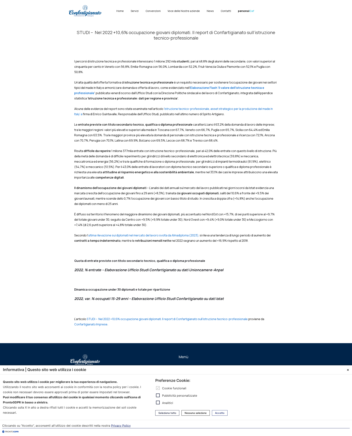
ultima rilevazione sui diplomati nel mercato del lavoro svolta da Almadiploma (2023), (143, 235)
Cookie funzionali (174, 388)
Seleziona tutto (167, 412)
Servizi (135, 11)
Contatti (226, 11)
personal (246, 11)
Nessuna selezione (196, 412)
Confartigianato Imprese (90, 324)
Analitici (167, 403)
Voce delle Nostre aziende (184, 11)
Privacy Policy (121, 425)
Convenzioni (153, 11)
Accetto (219, 412)
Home (120, 11)
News (210, 11)
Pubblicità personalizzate (179, 395)
